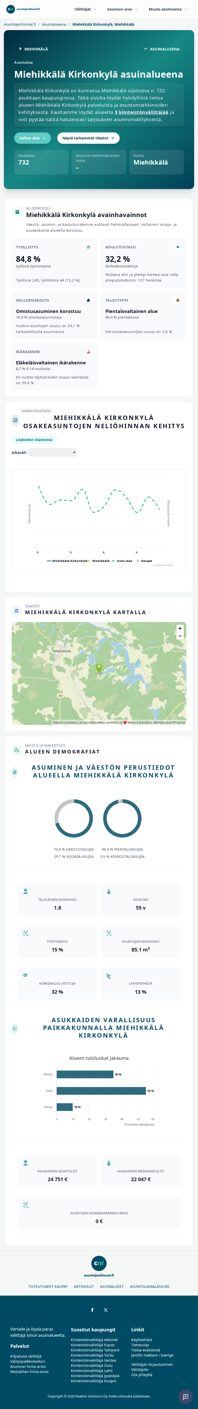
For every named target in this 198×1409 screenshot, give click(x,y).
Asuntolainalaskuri (149, 1286)
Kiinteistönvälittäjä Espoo (92, 1344)
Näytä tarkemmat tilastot (85, 138)
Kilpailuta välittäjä (26, 1356)
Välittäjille (139, 1369)
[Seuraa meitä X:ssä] (106, 1310)
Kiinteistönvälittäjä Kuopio (93, 1380)
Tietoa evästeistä (145, 1350)
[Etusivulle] (23, 9)
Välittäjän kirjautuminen (152, 1364)
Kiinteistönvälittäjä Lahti (92, 1370)
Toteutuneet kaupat (48, 1286)
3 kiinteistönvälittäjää (142, 112)
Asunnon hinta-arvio (28, 1366)
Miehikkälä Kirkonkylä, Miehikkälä (102, 24)
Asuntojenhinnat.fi (20, 24)
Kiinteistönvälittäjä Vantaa (93, 1360)
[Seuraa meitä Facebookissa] (92, 1310)
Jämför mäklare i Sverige (152, 1355)
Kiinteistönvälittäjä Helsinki (94, 1339)
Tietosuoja (140, 1344)
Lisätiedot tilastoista (34, 439)
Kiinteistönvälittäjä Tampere (95, 1350)
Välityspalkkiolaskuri (27, 1361)
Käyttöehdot (141, 1339)
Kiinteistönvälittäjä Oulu (92, 1365)
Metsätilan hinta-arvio (29, 1371)
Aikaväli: (19, 452)
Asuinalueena (53, 24)
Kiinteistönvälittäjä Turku (92, 1355)
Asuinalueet (112, 1286)
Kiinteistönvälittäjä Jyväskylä (95, 1375)
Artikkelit (84, 1286)
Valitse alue (29, 138)
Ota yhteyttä (141, 1374)
